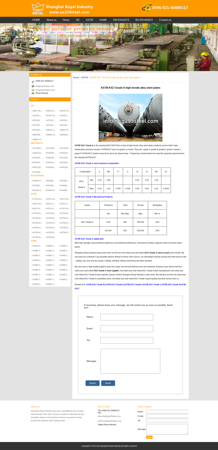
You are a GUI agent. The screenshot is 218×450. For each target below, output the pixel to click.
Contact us (165, 20)
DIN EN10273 (121, 20)
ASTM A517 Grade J (152, 284)
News (66, 20)
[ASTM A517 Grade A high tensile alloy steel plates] (130, 141)
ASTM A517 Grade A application (89, 239)
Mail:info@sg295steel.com (109, 416)
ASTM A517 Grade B (95, 284)
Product (35, 99)
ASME (103, 20)
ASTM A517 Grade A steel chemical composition (97, 163)
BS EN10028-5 (144, 20)
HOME (36, 20)
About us (51, 20)
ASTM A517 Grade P (171, 284)
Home (76, 77)
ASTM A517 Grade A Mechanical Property (94, 197)
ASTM (89, 20)
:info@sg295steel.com (45, 90)
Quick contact (144, 406)
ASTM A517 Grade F (133, 284)
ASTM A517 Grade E (114, 284)
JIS (77, 20)
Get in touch (104, 406)
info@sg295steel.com (44, 86)
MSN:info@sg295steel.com (109, 421)
